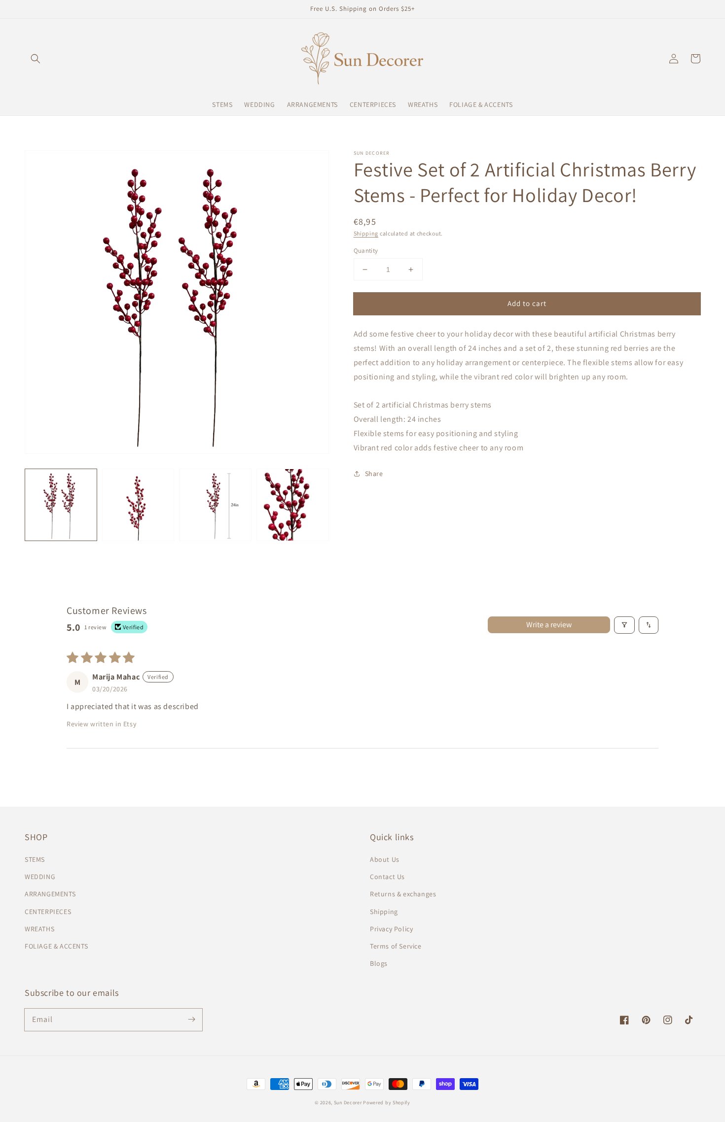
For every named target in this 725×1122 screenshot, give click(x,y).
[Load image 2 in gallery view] (138, 505)
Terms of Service (396, 946)
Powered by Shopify (386, 1102)
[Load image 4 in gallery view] (292, 505)
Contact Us (387, 876)
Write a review (549, 624)
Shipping (366, 233)
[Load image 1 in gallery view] (61, 505)
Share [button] (374, 473)
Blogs (379, 963)
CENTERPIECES (48, 911)
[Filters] (624, 625)
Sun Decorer (348, 1102)
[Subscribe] (191, 1019)
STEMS (35, 859)
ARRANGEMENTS (50, 893)
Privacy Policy (391, 928)
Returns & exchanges (403, 893)
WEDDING (40, 876)
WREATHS (39, 928)
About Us (384, 859)
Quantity (366, 250)
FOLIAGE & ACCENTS (56, 946)
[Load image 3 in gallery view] (215, 505)
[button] (35, 58)
